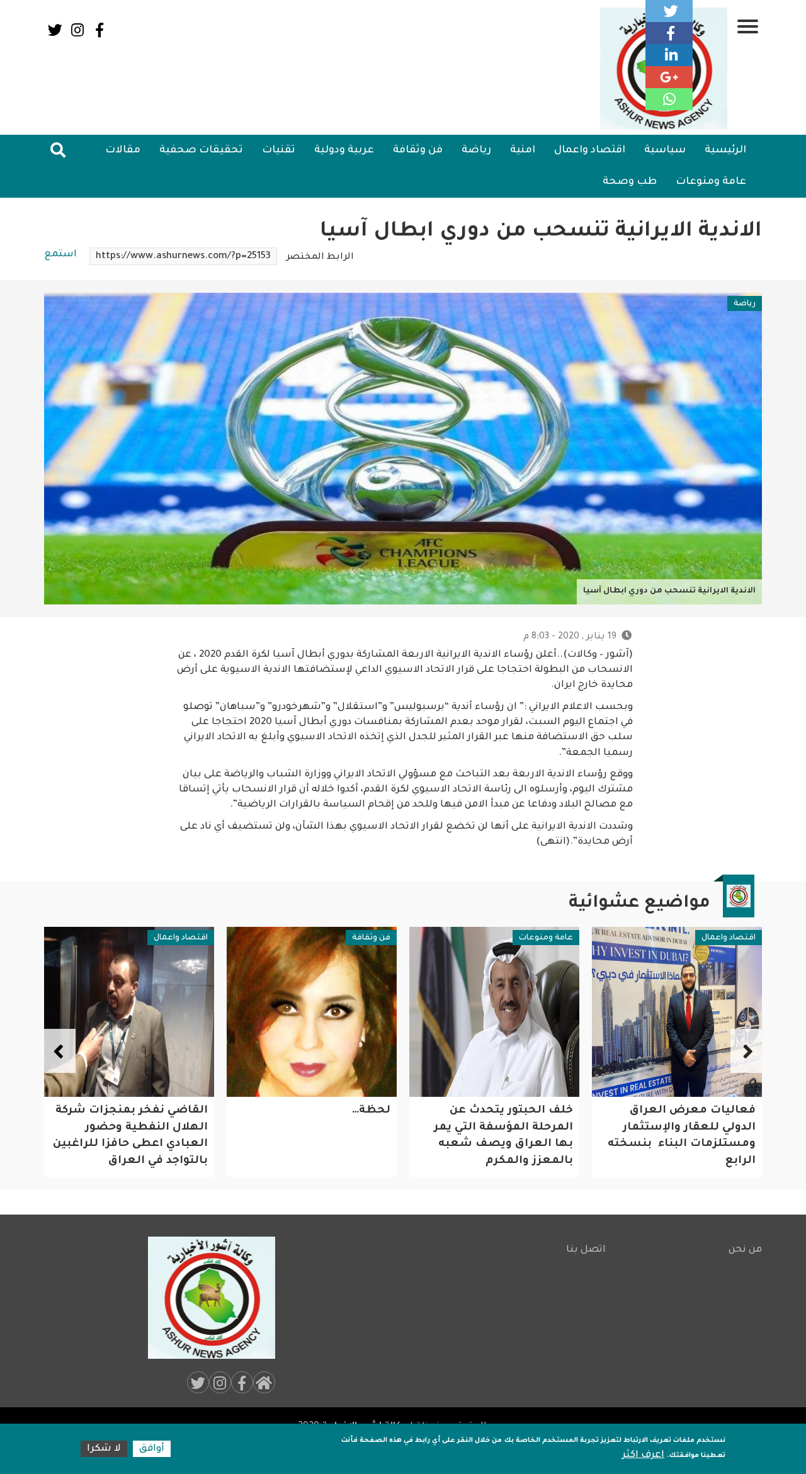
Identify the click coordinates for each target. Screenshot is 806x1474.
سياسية (665, 150)
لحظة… (554, 1111)
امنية (522, 150)
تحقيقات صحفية (201, 150)
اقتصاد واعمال (589, 150)
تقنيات (278, 150)
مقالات (122, 150)
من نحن (745, 1250)
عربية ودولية (344, 150)
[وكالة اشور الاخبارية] (206, 1298)
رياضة (476, 150)
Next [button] (60, 1051)
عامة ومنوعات (711, 182)
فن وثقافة (418, 150)
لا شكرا (104, 1449)
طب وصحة (630, 182)
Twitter (55, 30)
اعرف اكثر (643, 1455)
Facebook (99, 30)
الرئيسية (725, 150)
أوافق (151, 1449)
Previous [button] (746, 1051)
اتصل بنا (586, 1250)
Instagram (77, 30)
